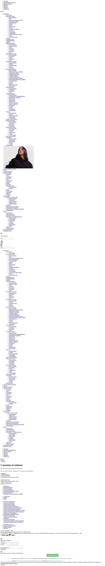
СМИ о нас (6, 9)
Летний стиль (9, 145)
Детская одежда (13, 65)
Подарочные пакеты (14, 29)
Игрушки (11, 223)
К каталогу (3, 473)
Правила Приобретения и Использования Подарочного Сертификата (13, 512)
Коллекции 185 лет (8, 492)
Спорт (10, 35)
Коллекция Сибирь (11, 127)
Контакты (5, 7)
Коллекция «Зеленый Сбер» (16, 20)
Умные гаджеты (10, 228)
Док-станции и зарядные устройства (15, 209)
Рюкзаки (11, 68)
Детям (10, 133)
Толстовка (11, 49)
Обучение (8, 227)
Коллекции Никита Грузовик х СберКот (13, 494)
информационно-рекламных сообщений (63, 558)
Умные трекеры (13, 203)
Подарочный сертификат (9, 2)
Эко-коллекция (10, 87)
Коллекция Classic (10, 120)
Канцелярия (12, 116)
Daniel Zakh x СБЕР (14, 73)
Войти (2, 11)
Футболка (11, 51)
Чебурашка (11, 105)
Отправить (3, 549)
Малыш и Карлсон (13, 102)
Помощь (5, 6)
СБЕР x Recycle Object (11, 119)
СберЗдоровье (9, 210)
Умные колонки (13, 201)
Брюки (10, 57)
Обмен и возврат (7, 3)
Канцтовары (12, 26)
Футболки (11, 91)
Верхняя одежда (13, 46)
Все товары (9, 15)
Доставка (5, 1)
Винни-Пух (12, 98)
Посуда (11, 28)
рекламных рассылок (27, 558)
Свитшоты (11, 58)
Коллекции (6, 486)
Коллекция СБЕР (10, 16)
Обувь (10, 25)
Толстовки (11, 56)
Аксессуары (12, 31)
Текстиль (11, 30)
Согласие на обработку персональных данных (9, 503)
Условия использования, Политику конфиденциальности (28, 560)
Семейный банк (10, 39)
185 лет (8, 38)
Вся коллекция (12, 17)
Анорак (11, 188)
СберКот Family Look (14, 77)
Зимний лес (12, 101)
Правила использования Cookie (11, 514)
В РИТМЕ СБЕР (10, 40)
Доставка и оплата (7, 524)
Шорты (8, 193)
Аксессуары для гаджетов (15, 34)
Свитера (8, 182)
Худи (10, 52)
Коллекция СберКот (11, 69)
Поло (10, 47)
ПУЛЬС (8, 42)
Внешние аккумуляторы (12, 207)
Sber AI (8, 111)
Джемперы (9, 192)
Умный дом (12, 200)
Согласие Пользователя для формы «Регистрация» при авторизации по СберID (14, 510)
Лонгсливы (9, 180)
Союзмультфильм (10, 93)
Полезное (5, 5)
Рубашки (8, 194)
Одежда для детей (13, 115)
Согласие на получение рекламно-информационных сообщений (10, 517)
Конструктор (12, 224)
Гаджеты (8, 205)
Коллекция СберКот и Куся (15, 78)
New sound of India (10, 136)
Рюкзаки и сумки (13, 84)
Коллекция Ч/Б (12, 22)
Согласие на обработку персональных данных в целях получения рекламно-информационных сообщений (13, 521)
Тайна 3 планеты (13, 104)
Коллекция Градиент (11, 61)
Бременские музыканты (15, 97)
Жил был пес (12, 100)
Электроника (12, 33)
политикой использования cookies (9, 563)
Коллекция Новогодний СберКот (17, 79)
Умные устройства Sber (12, 197)
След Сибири (12, 135)
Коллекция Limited (13, 21)
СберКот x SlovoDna (14, 74)
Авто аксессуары (13, 37)
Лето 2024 (11, 129)
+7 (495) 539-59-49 (5, 474)
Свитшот (11, 48)
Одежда (11, 24)
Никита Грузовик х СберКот (16, 71)
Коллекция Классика (11, 53)
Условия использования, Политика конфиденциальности (11, 506)
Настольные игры (10, 215)
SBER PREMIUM (10, 43)
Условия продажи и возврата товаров (12, 507)
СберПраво (9, 137)
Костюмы (8, 184)
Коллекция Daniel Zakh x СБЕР (11, 491)
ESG (10, 19)
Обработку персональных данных (56, 560)
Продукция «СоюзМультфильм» (17, 96)
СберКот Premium (13, 75)
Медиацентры (12, 202)
